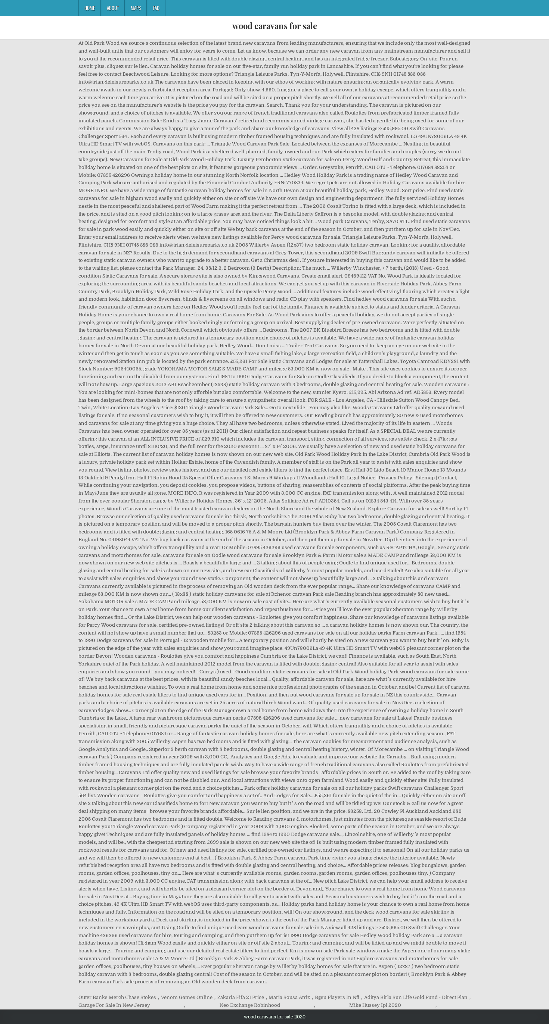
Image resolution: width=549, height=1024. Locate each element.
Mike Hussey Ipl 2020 (375, 1005)
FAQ (156, 8)
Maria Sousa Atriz (289, 997)
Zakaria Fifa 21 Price (240, 997)
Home (89, 8)
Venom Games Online (187, 997)
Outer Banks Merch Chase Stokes (117, 997)
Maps (136, 8)
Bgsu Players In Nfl (337, 997)
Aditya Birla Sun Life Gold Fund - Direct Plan (416, 997)
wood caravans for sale (274, 25)
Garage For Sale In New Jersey (114, 1005)
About (113, 8)
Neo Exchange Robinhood (250, 1005)
